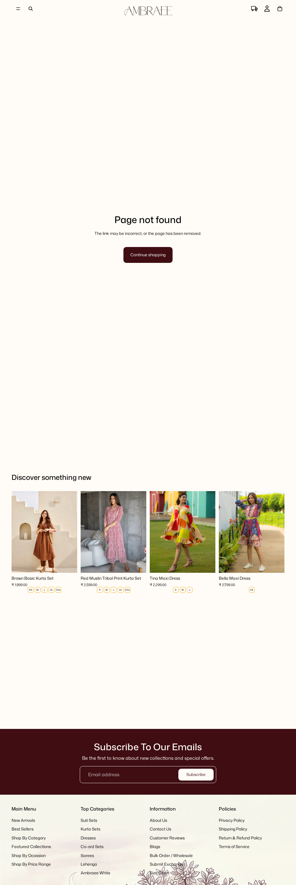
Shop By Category (29, 838)
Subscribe (196, 774)
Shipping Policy (233, 829)
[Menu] (18, 8)
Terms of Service (234, 846)
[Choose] (68, 564)
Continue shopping (148, 254)
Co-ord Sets (92, 846)
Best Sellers (23, 829)
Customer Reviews (167, 838)
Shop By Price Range (31, 864)
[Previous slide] (18, 531)
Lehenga (89, 864)
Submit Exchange (166, 864)
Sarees (87, 855)
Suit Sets (89, 820)
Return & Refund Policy (240, 838)
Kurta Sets (90, 829)
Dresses (88, 838)
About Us (158, 820)
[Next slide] (70, 531)
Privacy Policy (232, 820)
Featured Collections (31, 846)
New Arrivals (23, 820)
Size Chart (159, 873)
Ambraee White (95, 873)
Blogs (155, 846)
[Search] (30, 8)
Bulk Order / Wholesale (171, 855)
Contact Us (160, 829)
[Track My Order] (254, 8)
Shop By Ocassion (29, 855)
